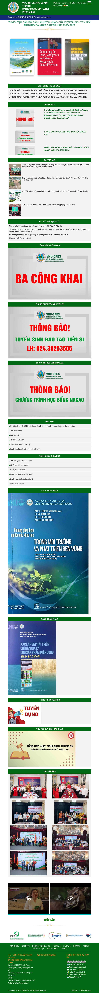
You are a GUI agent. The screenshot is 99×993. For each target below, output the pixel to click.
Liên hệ (63, 949)
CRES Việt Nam (85, 990)
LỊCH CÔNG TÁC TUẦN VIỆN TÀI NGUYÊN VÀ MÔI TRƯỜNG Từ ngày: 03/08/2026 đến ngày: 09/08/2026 (48, 94)
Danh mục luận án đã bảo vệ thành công (25, 449)
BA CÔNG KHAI (52, 949)
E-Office (73, 3)
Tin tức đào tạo (16, 431)
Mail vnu (56, 3)
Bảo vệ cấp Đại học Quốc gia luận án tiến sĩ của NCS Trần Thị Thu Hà (35, 226)
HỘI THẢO (57, 946)
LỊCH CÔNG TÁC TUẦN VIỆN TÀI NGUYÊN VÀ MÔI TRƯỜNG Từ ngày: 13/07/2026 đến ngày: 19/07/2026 (48, 97)
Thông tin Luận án (17, 440)
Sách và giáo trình (17, 484)
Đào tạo (67, 946)
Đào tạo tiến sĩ (15, 435)
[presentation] (5, 899)
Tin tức (86, 946)
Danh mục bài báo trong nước (21, 474)
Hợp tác (76, 946)
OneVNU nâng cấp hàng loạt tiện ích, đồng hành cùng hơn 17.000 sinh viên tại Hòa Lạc (55, 191)
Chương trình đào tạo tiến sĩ (20, 238)
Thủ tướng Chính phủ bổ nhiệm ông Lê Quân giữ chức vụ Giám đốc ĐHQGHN (38, 235)
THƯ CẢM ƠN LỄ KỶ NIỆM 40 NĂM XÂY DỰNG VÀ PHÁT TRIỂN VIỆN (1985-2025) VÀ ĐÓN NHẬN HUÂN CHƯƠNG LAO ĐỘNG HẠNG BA (66, 144)
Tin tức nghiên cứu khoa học (21, 461)
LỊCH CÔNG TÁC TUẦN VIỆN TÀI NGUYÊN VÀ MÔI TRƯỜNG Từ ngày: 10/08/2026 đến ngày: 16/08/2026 (48, 90)
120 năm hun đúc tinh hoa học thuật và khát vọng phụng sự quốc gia (48, 205)
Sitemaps (82, 3)
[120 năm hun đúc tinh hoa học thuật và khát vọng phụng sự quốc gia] (15, 210)
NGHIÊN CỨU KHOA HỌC (26, 17)
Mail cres (65, 3)
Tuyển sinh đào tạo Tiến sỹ (20, 444)
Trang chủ (11, 17)
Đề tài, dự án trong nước (19, 465)
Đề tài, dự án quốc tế (17, 470)
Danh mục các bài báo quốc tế (21, 479)
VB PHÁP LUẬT (38, 949)
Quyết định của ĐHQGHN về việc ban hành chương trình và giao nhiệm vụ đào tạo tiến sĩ (42, 426)
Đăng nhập (57, 5)
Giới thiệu (26, 946)
